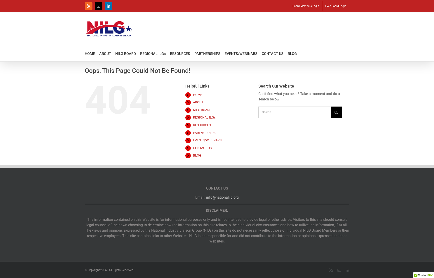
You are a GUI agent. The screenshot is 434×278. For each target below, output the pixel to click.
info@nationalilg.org (222, 197)
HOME (197, 95)
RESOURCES (202, 125)
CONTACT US (202, 148)
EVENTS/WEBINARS (207, 140)
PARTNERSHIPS (204, 133)
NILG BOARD (202, 110)
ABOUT (198, 102)
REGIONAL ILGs (204, 117)
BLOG (197, 155)
